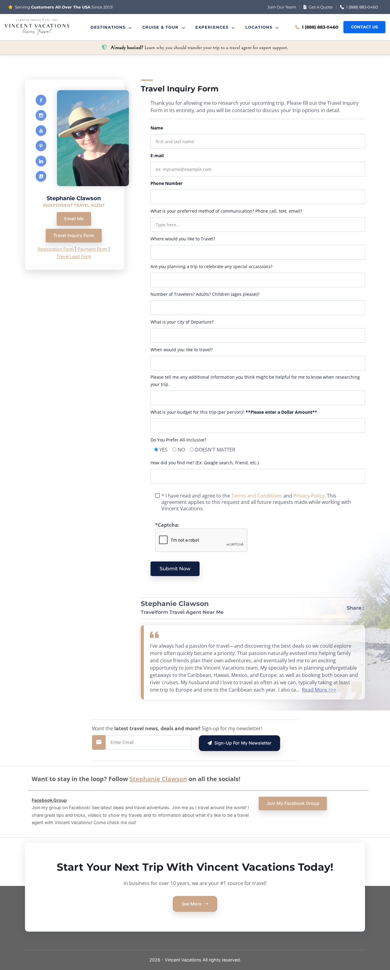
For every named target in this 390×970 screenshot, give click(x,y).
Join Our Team (281, 7)
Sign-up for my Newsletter (241, 742)
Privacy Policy (308, 495)
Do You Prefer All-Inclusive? (178, 440)
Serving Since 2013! (63, 7)
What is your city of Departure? (182, 322)
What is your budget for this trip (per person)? (234, 412)
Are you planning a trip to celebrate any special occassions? (211, 266)
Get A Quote (320, 7)
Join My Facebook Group (292, 803)
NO (181, 449)
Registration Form (56, 249)
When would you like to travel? (182, 349)
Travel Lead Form (73, 256)
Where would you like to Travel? (183, 239)
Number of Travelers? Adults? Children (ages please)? (205, 294)
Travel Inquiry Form (73, 235)
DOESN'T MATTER (215, 449)
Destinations (108, 27)
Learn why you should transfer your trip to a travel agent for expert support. (199, 47)
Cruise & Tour (161, 27)
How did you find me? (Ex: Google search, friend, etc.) (205, 463)
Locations (259, 27)
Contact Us (364, 27)
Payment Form (92, 249)
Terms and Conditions (256, 495)
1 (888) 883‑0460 (361, 7)
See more (192, 903)
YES (163, 449)
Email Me (73, 218)
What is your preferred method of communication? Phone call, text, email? (226, 211)
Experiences (212, 27)
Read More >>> (319, 689)
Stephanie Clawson (158, 779)
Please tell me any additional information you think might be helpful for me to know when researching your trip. (255, 380)
